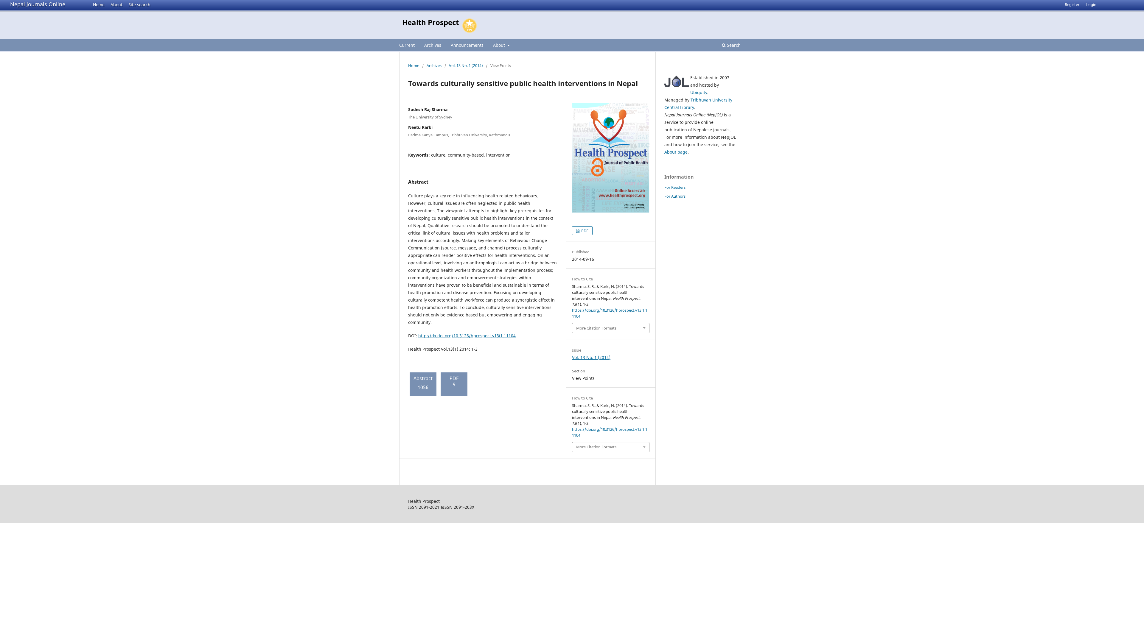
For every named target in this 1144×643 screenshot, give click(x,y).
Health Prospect (430, 22)
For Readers (675, 187)
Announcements (467, 45)
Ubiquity (698, 92)
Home (99, 4)
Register (1072, 4)
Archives (432, 45)
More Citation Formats (596, 328)
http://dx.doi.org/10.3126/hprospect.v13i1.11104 (467, 335)
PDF (584, 230)
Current (407, 45)
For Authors (675, 196)
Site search (139, 4)
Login (1091, 4)
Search (733, 45)
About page (676, 152)
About (116, 4)
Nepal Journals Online (37, 4)
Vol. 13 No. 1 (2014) (466, 65)
